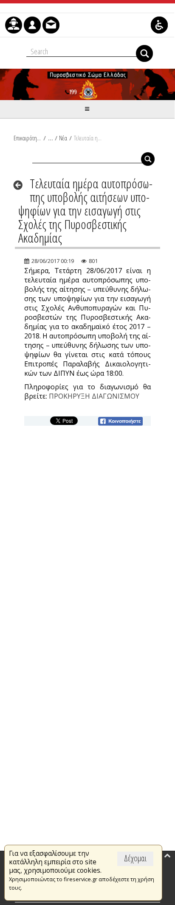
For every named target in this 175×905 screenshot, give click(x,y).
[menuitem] (13, 25)
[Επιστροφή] (21, 185)
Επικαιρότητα (27, 138)
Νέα (63, 138)
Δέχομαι (135, 858)
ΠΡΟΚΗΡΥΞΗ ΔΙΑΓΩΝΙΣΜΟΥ (94, 396)
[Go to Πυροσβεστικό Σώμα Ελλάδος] (87, 84)
